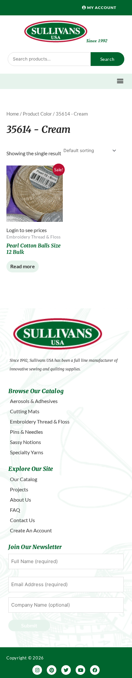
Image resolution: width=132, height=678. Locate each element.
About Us (20, 499)
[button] (120, 80)
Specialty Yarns (26, 452)
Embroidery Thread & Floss (40, 421)
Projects (19, 489)
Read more (22, 266)
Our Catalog (23, 479)
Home (12, 114)
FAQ (15, 510)
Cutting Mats (24, 411)
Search (107, 59)
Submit (29, 625)
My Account (101, 7)
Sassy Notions (25, 442)
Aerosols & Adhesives (34, 401)
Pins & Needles (26, 432)
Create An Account (31, 530)
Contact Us (22, 520)
